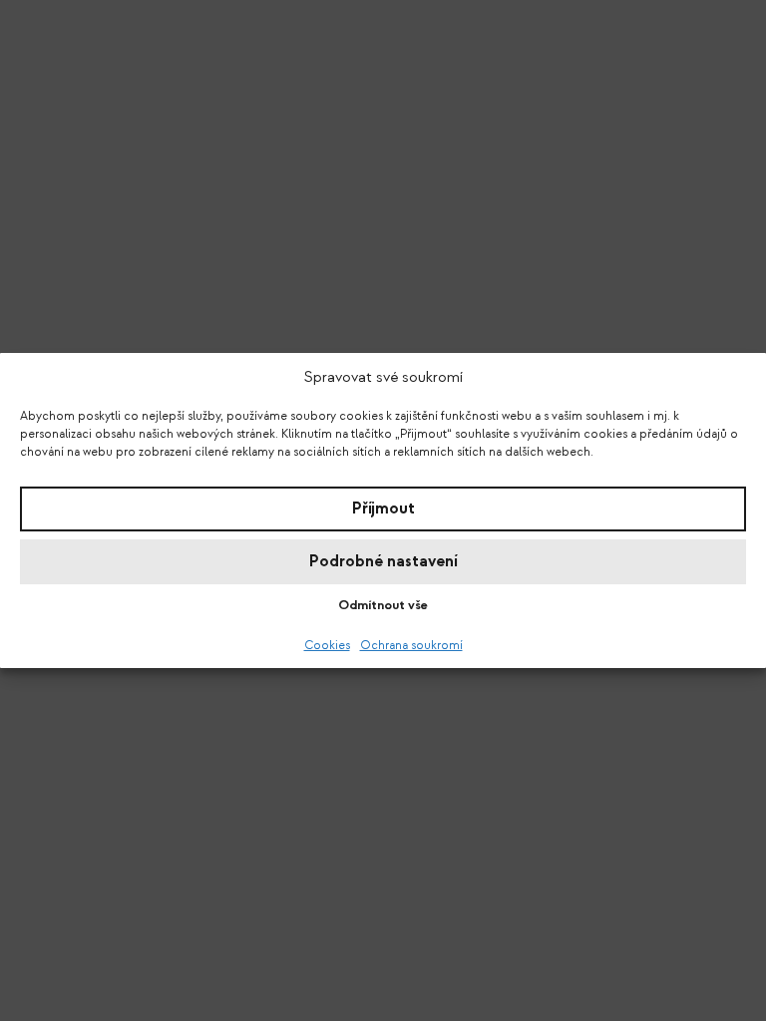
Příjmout (383, 508)
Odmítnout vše (383, 604)
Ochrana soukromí (411, 644)
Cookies (327, 644)
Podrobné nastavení (383, 561)
